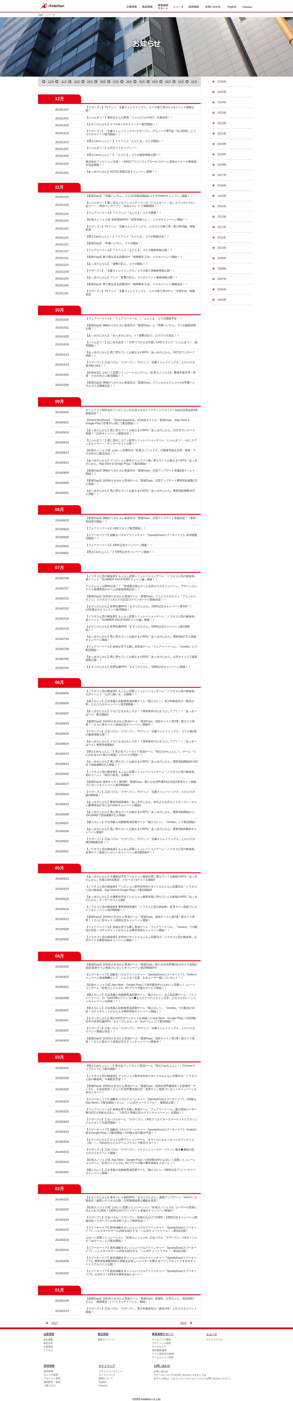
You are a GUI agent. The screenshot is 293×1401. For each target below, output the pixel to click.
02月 (181, 81)
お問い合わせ (161, 1371)
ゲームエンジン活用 (162, 1357)
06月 (129, 81)
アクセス (48, 1350)
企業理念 (48, 1346)
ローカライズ (159, 1346)
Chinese (103, 1385)
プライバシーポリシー (110, 1371)
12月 (51, 81)
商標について (106, 1378)
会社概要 (48, 1339)
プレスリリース (214, 1339)
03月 (168, 81)
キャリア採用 (51, 1374)
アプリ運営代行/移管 (163, 1353)
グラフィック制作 (161, 1343)
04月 (155, 81)
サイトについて (107, 1374)
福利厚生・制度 (52, 1382)
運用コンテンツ (106, 1339)
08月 (103, 81)
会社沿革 (48, 1343)
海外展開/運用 (159, 1350)
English (102, 1382)
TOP (40, 14)
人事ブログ (50, 1385)
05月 (142, 81)
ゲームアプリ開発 (161, 1339)
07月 (116, 81)
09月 (90, 81)
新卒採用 (48, 1371)
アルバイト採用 (52, 1378)
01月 (194, 81)
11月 (64, 81)
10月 (77, 81)
